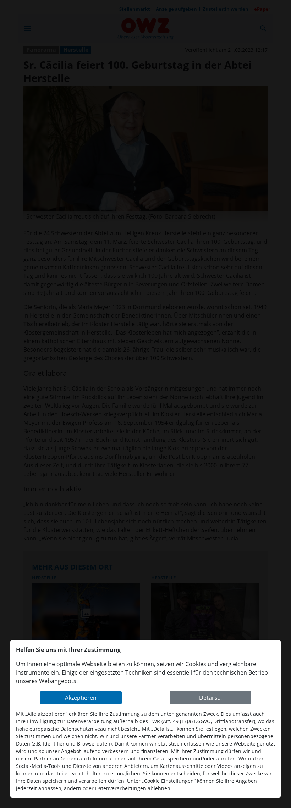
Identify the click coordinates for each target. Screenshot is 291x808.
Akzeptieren (81, 698)
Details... (210, 698)
